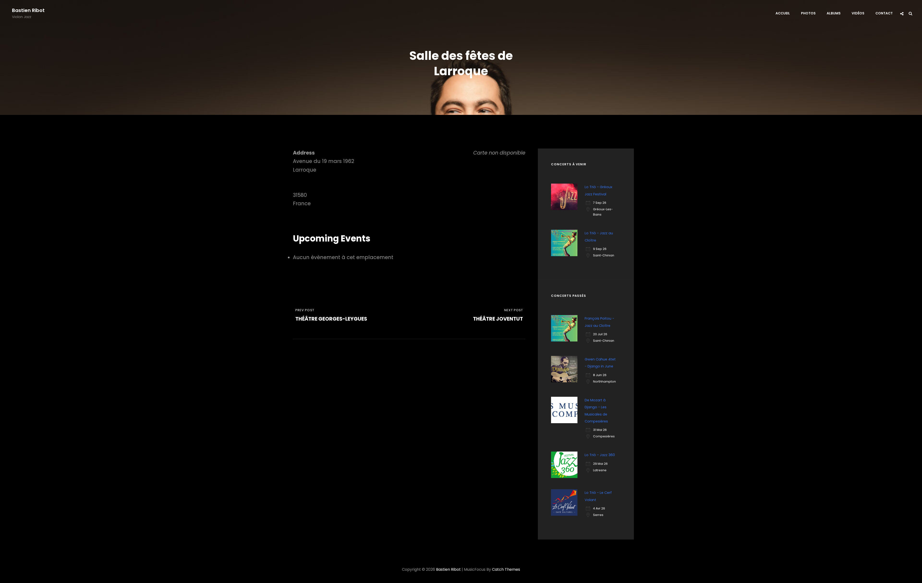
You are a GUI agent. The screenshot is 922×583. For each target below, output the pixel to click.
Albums (834, 13)
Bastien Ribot (28, 10)
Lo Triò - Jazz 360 (600, 455)
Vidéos (858, 13)
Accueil (783, 13)
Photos (808, 13)
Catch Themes (506, 569)
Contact (884, 13)
